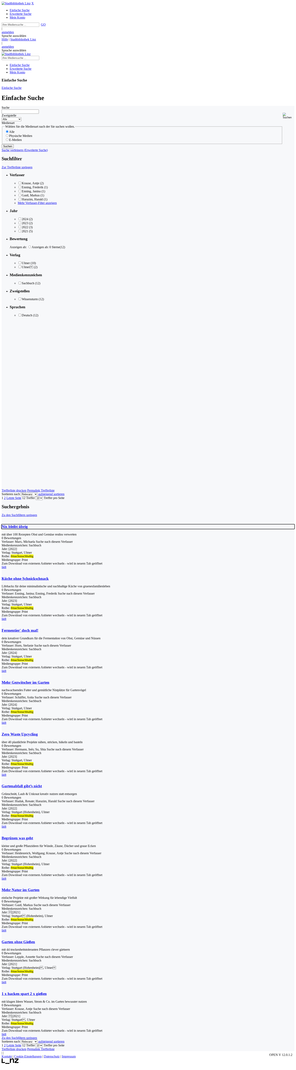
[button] (288, 116)
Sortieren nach (11, 494)
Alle (11, 131)
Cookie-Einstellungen (28, 1056)
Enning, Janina (31, 191)
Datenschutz (52, 1056)
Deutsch (27, 315)
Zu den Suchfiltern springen (19, 515)
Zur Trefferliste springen (17, 167)
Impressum (69, 1056)
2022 (25, 227)
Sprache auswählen (14, 36)
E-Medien (15, 140)
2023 (25, 223)
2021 (25, 231)
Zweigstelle (9, 115)
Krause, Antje (30, 183)
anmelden (8, 32)
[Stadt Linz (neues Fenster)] (10, 1063)
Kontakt (7, 1056)
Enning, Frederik (32, 187)
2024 (25, 219)
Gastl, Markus (31, 195)
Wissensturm (30, 299)
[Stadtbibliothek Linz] (16, 3)
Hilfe (5, 39)
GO (43, 24)
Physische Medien (20, 136)
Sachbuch (28, 283)
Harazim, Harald (32, 199)
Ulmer (26, 263)
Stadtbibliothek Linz (23, 39)
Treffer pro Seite (54, 498)
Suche (5, 107)
